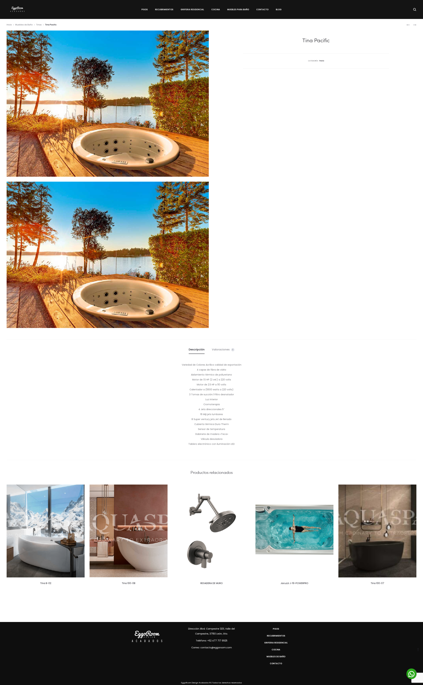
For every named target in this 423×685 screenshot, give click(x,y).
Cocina (215, 9)
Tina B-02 (45, 583)
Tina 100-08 (128, 583)
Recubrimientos (164, 9)
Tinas (39, 24)
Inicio (9, 24)
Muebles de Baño (24, 24)
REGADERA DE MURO (211, 583)
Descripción (197, 349)
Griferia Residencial (192, 9)
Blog (279, 9)
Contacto (262, 9)
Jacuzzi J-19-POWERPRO (294, 583)
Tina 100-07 (377, 583)
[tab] (197, 349)
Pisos (144, 9)
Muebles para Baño (238, 9)
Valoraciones (222, 349)
